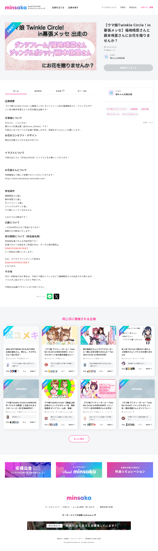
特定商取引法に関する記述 (93, 538)
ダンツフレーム (113, 114)
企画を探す (73, 7)
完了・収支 (82, 91)
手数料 (123, 7)
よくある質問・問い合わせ (84, 507)
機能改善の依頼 (106, 507)
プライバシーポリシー (77, 538)
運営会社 (133, 7)
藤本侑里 (145, 109)
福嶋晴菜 (134, 109)
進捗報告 (38, 91)
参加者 (60, 91)
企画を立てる (58, 7)
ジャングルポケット (131, 114)
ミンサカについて (109, 7)
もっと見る (79, 438)
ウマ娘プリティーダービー (117, 109)
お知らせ (66, 507)
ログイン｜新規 (147, 7)
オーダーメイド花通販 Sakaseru (79, 514)
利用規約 (66, 538)
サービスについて (52, 507)
